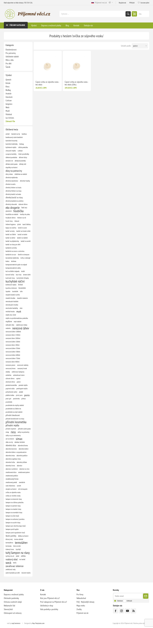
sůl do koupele (22, 489)
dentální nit (9, 160)
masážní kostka (10, 298)
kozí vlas (18, 274)
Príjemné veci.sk (100, 2)
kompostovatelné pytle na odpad (16, 264)
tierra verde (17, 546)
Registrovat (122, 2)
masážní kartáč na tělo (13, 294)
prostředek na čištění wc (13, 408)
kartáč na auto (22, 227)
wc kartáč (22, 559)
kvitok (20, 284)
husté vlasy (9, 221)
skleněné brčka (10, 462)
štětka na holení (23, 536)
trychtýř (18, 549)
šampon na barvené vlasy (14, 499)
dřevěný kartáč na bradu (13, 194)
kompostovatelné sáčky (13, 268)
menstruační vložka (12, 305)
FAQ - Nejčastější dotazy (85, 601)
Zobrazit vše (10, 121)
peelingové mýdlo (21, 388)
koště (23, 271)
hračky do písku (25, 214)
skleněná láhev (23, 449)
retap (7, 432)
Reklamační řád (9, 605)
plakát (21, 392)
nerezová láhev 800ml (12, 361)
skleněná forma (23, 445)
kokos (7, 261)
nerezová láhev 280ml (12, 345)
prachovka (16, 398)
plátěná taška (10, 395)
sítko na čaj (9, 442)
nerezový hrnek (22, 368)
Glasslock (9, 97)
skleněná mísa (10, 455)
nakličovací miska (21, 325)
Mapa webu (80, 605)
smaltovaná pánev (24, 472)
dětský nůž (22, 164)
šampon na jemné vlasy (13, 506)
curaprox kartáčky (11, 154)
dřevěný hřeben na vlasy (13, 191)
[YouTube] (127, 611)
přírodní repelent (11, 428)
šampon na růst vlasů (12, 516)
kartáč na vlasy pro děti (13, 244)
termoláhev (21, 542)
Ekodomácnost (11, 49)
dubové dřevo (23, 204)
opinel (18, 378)
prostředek (9, 402)
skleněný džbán (22, 462)
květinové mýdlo (11, 284)
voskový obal (12, 559)
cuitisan (20, 150)
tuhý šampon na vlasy (18, 552)
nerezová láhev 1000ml (13, 331)
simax (19, 438)
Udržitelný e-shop (46, 605)
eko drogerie (13, 207)
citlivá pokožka (23, 147)
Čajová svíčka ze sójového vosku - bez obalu (47, 83)
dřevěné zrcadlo (10, 184)
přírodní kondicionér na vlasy (15, 418)
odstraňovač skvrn (19, 375)
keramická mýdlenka (12, 258)
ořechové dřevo (10, 382)
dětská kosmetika (20, 160)
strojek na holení (11, 489)
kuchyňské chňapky (23, 278)
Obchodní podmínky (11, 598)
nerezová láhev (20, 328)
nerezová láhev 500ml (13, 351)
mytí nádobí (17, 321)
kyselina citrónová (11, 288)
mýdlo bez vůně (11, 315)
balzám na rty (15, 134)
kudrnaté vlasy (10, 278)
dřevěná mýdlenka (12, 177)
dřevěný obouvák (11, 204)
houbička (18, 211)
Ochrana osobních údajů (13, 601)
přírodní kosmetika (16, 422)
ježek (19, 224)
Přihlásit (131, 2)
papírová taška (10, 388)
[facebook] (115, 611)
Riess (7, 86)
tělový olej (9, 539)
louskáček (15, 291)
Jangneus (9, 104)
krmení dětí (26, 274)
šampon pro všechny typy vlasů (16, 526)
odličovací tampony (18, 372)
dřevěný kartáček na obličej (14, 201)
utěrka (23, 556)
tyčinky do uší (10, 556)
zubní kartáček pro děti (13, 573)
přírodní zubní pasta (24, 428)
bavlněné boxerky (11, 140)
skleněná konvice (11, 449)
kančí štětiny (27, 224)
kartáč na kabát (22, 234)
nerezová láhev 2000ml (13, 338)
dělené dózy (23, 157)
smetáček (22, 482)
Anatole (8, 93)
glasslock (9, 211)
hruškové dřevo (11, 217)
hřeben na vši (21, 217)
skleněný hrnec (10, 465)
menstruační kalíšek (12, 301)
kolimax (13, 261)
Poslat (145, 596)
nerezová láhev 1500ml (13, 335)
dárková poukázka (11, 157)
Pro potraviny (11, 53)
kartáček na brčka (11, 248)
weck (8, 562)
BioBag (8, 90)
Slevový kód (8, 609)
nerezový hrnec (11, 368)
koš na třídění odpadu (12, 271)
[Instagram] (121, 611)
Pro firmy (79, 594)
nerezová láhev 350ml (13, 348)
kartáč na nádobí (22, 238)
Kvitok (8, 83)
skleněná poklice (21, 455)
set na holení (10, 439)
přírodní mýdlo (12, 425)
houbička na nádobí (12, 214)
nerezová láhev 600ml (13, 355)
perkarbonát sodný (11, 392)
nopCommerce (15, 623)
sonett (19, 485)
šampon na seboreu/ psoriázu (15, 519)
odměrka (8, 375)
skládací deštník (19, 442)
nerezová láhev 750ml (13, 358)
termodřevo (9, 542)
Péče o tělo (10, 60)
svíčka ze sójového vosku (13, 492)
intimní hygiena (11, 224)
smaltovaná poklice (12, 475)
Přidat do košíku (52, 75)
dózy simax (9, 174)
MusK (8, 110)
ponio (27, 395)
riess (13, 432)
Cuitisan (9, 100)
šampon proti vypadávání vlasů (15, 532)
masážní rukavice (22, 298)
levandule (22, 288)
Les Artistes (10, 117)
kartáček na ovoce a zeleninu (15, 251)
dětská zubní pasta (11, 164)
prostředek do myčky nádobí (15, 405)
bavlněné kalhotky (12, 144)
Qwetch (8, 79)
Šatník (8, 67)
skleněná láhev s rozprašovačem (16, 452)
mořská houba (10, 311)
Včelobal (9, 114)
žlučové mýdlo (26, 573)
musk (18, 311)
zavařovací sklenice (14, 566)
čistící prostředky (23, 154)
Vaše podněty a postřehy (49, 609)
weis (14, 562)
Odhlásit (129, 601)
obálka (8, 372)
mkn (21, 308)
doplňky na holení (11, 167)
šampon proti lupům (12, 529)
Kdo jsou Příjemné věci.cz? (50, 598)
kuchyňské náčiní (15, 281)
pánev (19, 382)
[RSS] (133, 611)
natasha (8, 328)
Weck (7, 107)
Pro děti (8, 63)
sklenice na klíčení (12, 469)
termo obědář (18, 539)
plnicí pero (19, 395)
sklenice (19, 465)
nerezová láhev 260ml (13, 341)
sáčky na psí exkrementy (13, 435)
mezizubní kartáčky (12, 308)
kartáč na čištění (11, 234)
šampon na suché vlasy (13, 522)
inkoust (16, 221)
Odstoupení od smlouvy (13, 613)
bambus (24, 134)
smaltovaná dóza (11, 472)
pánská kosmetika (11, 385)
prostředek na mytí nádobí (14, 412)
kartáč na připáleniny (12, 241)
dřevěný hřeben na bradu (13, 187)
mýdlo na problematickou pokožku (17, 318)
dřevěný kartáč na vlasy (14, 197)
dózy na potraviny (14, 170)
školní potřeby (11, 535)
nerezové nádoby (22, 365)
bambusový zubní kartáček (14, 137)
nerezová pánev (10, 365)
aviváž (8, 134)
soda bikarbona (10, 485)
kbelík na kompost (23, 254)
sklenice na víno (24, 469)
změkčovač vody (11, 569)
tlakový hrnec (10, 549)
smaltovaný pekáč (11, 482)
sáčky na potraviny (23, 432)
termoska (8, 546)
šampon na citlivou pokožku (15, 502)
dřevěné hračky (25, 181)
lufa (21, 291)
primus (23, 398)
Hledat (128, 14)
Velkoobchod (81, 598)
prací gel (8, 398)
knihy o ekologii (25, 258)
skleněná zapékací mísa (13, 459)
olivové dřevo (10, 378)
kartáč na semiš (25, 241)
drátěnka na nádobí (21, 174)
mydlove (9, 321)
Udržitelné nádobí (12, 56)
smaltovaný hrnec (12, 478)
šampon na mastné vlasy (13, 509)
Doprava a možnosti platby (14, 594)
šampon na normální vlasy (14, 512)
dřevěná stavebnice (12, 181)
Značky (79, 609)
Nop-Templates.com (38, 623)
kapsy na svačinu (11, 227)
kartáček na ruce (11, 254)
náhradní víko (10, 325)
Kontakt (43, 594)
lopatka (8, 291)
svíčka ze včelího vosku (13, 495)
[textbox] (93, 14)
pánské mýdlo (23, 385)
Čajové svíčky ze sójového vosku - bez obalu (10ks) (76, 83)
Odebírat (120, 601)
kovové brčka (10, 274)
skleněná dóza (11, 445)
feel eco (24, 207)
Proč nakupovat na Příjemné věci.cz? (53, 601)
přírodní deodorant (13, 415)
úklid (17, 556)
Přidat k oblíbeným (42, 75)
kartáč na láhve (10, 238)
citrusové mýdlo (11, 150)
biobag (21, 144)
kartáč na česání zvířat (23, 231)
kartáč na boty (10, 231)
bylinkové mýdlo (11, 147)
